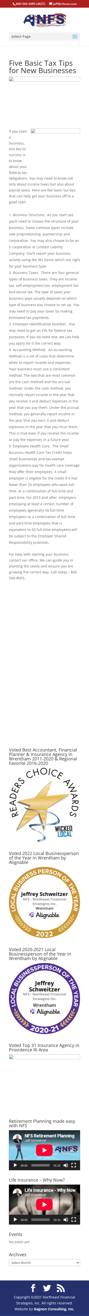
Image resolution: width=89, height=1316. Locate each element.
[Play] (15, 1165)
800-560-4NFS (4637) (30, 4)
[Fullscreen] (73, 1165)
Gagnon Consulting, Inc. (54, 1309)
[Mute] (65, 1165)
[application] (44, 1150)
